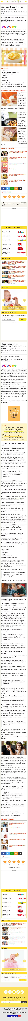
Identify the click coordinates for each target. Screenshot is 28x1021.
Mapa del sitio (7, 1009)
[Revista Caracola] (21, 236)
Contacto (13, 1009)
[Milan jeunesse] (19, 1016)
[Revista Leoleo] (21, 240)
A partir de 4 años (6, 236)
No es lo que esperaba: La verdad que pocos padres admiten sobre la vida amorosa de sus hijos (16, 938)
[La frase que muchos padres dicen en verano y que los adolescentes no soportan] (4, 824)
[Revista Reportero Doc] (21, 244)
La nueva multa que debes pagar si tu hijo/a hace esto (16, 942)
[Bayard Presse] (12, 1016)
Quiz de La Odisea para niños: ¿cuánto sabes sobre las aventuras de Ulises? (16, 272)
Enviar (24, 1002)
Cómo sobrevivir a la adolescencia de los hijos (17, 846)
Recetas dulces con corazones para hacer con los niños (17, 169)
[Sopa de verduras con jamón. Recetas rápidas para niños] (4, 159)
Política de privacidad (22, 1008)
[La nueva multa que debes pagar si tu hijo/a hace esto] (5, 943)
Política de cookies (20, 1009)
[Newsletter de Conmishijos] (12, 26)
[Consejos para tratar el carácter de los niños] (14, 300)
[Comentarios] (20, 188)
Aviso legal (9, 1008)
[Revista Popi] (21, 232)
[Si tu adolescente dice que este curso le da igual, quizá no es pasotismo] (5, 924)
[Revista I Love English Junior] (21, 248)
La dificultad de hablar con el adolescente (15, 828)
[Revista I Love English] (21, 252)
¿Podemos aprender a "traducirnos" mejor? (14, 439)
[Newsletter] (16, 188)
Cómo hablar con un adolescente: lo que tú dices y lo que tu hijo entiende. (18, 152)
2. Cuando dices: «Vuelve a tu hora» (12, 429)
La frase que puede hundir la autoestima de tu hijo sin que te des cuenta (17, 928)
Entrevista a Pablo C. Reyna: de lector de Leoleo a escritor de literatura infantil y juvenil (17, 267)
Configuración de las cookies (14, 1010)
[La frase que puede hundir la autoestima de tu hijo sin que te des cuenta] (5, 928)
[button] (3, 300)
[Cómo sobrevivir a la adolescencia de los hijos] (4, 847)
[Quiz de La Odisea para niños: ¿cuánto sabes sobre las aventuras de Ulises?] (5, 272)
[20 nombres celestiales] (14, 960)
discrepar (23, 712)
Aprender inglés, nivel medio (6, 253)
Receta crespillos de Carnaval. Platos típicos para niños (17, 181)
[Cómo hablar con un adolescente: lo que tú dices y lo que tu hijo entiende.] (4, 153)
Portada (4, 1008)
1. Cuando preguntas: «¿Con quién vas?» (14, 427)
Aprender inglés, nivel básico (6, 249)
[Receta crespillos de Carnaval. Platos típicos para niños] (4, 182)
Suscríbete (23, 319)
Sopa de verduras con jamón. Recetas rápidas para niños (17, 158)
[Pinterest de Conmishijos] (5, 26)
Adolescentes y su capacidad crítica (17, 839)
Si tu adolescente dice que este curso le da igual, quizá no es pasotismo (16, 924)
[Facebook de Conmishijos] (7, 26)
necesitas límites (19, 498)
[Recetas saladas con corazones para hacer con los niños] (4, 164)
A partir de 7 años (6, 240)
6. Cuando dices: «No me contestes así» (13, 437)
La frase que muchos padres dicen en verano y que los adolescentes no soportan (17, 823)
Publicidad (14, 1008)
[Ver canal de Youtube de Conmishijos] (10, 26)
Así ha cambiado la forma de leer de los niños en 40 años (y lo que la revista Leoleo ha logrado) (16, 262)
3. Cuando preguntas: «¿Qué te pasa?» (13, 431)
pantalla (11, 623)
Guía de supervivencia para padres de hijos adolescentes (17, 834)
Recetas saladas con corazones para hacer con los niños (17, 163)
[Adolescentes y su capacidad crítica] (4, 841)
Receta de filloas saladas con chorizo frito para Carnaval (17, 175)
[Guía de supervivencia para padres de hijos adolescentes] (4, 835)
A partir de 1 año (6, 232)
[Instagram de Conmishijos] (2, 26)
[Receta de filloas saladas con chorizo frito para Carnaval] (4, 176)
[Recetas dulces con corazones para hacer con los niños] (4, 170)
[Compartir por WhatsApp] (15, 26)
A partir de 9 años (6, 244)
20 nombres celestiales (14, 969)
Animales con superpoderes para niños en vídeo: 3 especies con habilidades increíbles (16, 281)
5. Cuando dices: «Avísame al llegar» (13, 435)
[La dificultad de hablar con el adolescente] (4, 829)
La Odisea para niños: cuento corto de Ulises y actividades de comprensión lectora (16, 276)
